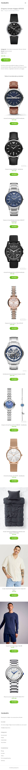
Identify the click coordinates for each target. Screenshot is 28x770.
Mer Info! (6, 59)
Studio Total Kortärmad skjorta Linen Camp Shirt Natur (14, 589)
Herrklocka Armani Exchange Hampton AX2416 (14, 374)
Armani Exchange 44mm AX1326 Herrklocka (14, 272)
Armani (24, 49)
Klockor (20, 49)
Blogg (2, 751)
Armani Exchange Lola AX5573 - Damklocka (14, 475)
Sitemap (3, 760)
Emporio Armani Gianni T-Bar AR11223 (14, 323)
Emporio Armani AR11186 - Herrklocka (14, 169)
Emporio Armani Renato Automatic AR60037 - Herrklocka (14, 220)
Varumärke (9, 49)
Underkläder (4, 740)
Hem (2, 10)
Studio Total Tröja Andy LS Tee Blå (14, 646)
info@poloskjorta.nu (5, 727)
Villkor (2, 755)
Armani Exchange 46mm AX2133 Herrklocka (14, 118)
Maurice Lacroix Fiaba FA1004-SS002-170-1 (14, 696)
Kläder (2, 737)
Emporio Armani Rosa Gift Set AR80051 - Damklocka (14, 425)
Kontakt (3, 753)
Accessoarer (15, 49)
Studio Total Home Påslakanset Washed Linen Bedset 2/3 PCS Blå (14, 532)
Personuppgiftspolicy (6, 758)
